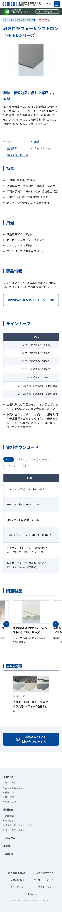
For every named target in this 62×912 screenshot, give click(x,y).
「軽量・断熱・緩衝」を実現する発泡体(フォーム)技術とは (30, 703)
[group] (31, 624)
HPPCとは (10, 820)
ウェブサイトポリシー (45, 880)
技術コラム (9, 838)
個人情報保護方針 (17, 873)
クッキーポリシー (17, 886)
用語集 (7, 846)
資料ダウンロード (17, 155)
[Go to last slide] (6, 624)
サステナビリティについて (18, 825)
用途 (37, 141)
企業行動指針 (17, 880)
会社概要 (8, 809)
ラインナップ (42, 148)
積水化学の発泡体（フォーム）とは (31, 300)
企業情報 (9, 815)
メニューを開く (46, 11)
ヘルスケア (10, 801)
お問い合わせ (31, 893)
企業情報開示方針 (45, 873)
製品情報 (11, 148)
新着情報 (8, 854)
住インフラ (44, 19)
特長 (9, 141)
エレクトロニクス (20, 11)
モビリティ (9, 19)
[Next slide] (56, 624)
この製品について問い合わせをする (34, 739)
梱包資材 (9, 796)
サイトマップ (45, 886)
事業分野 (8, 776)
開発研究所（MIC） (15, 829)
